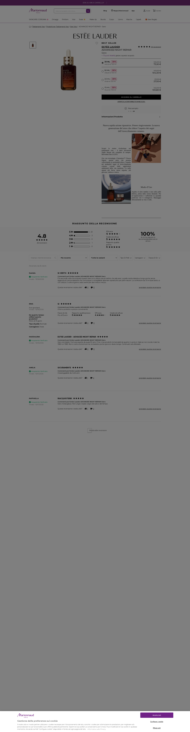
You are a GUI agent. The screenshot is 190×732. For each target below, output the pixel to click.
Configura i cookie (156, 721)
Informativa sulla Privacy (96, 729)
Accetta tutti (157, 715)
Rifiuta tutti (157, 728)
